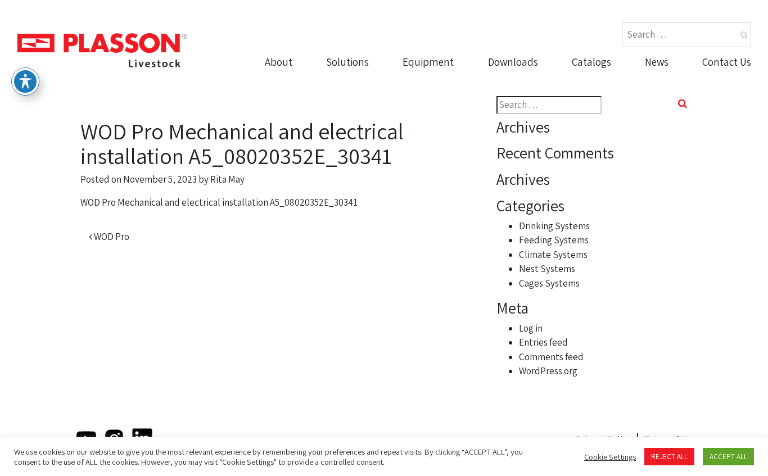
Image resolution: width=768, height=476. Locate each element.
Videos (506, 103)
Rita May (227, 179)
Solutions (347, 62)
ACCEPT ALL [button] (728, 456)
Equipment (428, 62)
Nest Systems (437, 146)
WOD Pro (110, 236)
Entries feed (543, 342)
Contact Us (726, 62)
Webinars (513, 146)
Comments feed (551, 357)
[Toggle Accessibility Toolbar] (25, 81)
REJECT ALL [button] (669, 456)
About (278, 62)
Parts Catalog (605, 81)
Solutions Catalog (615, 103)
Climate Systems (553, 254)
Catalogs (591, 62)
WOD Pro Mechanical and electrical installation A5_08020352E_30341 (219, 202)
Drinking (425, 81)
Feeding (424, 103)
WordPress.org (548, 371)
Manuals (511, 125)
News (656, 62)
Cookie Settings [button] (610, 457)
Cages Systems (549, 283)
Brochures (515, 81)
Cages (419, 168)
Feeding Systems (554, 240)
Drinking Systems (554, 226)
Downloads (513, 62)
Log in (531, 328)
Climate (423, 125)
